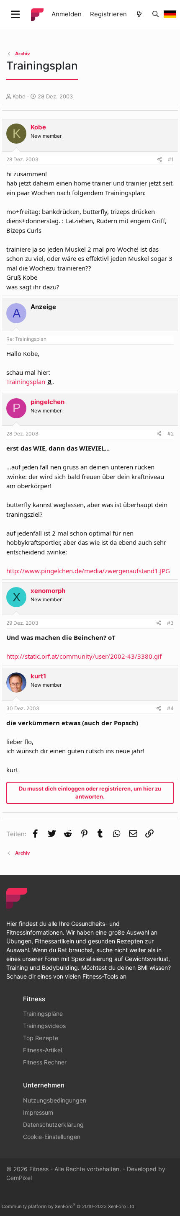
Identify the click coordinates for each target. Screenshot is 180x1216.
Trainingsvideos (44, 1025)
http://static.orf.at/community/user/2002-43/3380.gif (84, 656)
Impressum (38, 1112)
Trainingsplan (25, 381)
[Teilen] (159, 160)
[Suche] (155, 14)
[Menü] (15, 14)
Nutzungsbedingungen (54, 1100)
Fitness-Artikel (42, 1050)
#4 (170, 708)
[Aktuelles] (139, 14)
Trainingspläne (43, 1013)
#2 (170, 433)
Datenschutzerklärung (53, 1124)
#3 (170, 623)
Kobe (19, 96)
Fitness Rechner (45, 1062)
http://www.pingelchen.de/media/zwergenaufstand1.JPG (88, 571)
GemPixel (19, 1177)
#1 (171, 159)
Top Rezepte (40, 1037)
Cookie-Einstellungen (51, 1136)
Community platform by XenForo (69, 1206)
